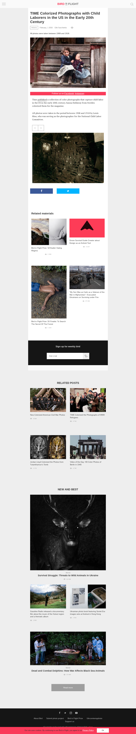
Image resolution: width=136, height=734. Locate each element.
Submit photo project (55, 718)
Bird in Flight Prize (75, 718)
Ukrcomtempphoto (94, 718)
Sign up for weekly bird (68, 346)
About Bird (38, 718)
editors (90, 727)
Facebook (69, 93)
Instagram (79, 93)
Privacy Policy (88, 730)
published (42, 99)
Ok (103, 730)
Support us (69, 721)
